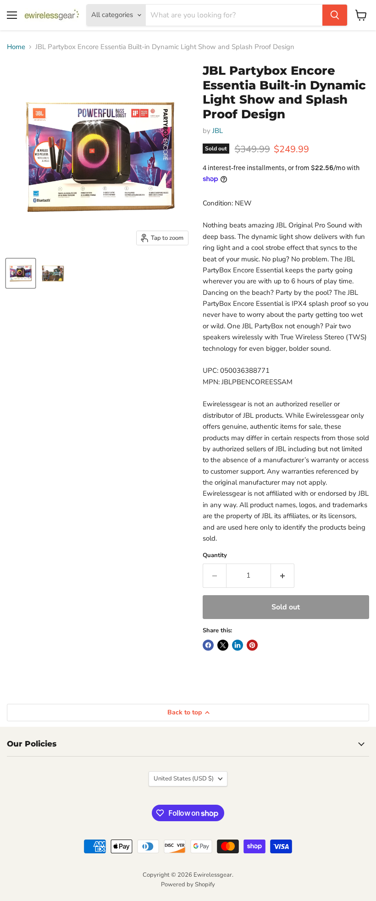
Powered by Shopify (188, 884)
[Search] (334, 15)
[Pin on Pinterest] (252, 645)
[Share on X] (222, 645)
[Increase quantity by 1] (282, 575)
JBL (217, 130)
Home (16, 47)
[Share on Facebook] (208, 645)
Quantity (215, 555)
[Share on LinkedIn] (237, 645)
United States (184, 778)
